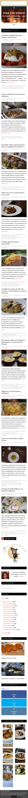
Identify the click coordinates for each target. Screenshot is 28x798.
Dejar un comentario (7, 40)
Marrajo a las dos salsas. (9, 658)
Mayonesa (10, 388)
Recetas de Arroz (12, 481)
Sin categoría (4, 633)
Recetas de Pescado (13, 385)
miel (6, 238)
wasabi (19, 388)
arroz (19, 483)
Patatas (3, 139)
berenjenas (15, 88)
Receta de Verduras (15, 85)
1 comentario (5, 296)
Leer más (21, 576)
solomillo (21, 189)
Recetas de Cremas (8, 611)
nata (24, 335)
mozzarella (4, 285)
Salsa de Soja (11, 238)
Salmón (15, 388)
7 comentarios (12, 99)
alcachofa (15, 483)
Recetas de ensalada (17, 87)
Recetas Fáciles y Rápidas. (10, 629)
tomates (15, 285)
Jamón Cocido (22, 533)
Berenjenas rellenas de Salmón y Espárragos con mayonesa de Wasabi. (13, 342)
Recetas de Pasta (12, 236)
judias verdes (17, 484)
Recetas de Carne (12, 188)
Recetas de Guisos (8, 617)
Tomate (7, 337)
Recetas (23, 85)
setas (2, 337)
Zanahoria (4, 485)
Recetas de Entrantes (9, 615)
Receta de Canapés (8, 603)
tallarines (4, 435)
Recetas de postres (8, 627)
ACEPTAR (14, 796)
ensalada (20, 88)
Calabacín (21, 137)
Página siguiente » (11, 538)
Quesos (7, 535)
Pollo (2, 535)
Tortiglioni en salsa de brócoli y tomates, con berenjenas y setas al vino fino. (14, 291)
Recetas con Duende (6, 87)
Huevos (20, 284)
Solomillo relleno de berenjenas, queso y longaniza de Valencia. (13, 146)
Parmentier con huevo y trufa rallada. (13, 678)
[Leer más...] (11, 82)
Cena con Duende (14, 13)
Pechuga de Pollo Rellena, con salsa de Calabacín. (12, 490)
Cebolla (20, 335)
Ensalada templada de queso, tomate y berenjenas (12, 36)
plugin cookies (25, 796)
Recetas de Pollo (12, 532)
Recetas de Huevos (13, 283)
